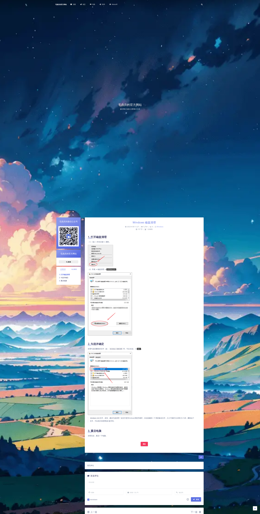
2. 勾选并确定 (63, 278)
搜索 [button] (69, 262)
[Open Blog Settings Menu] (255, 508)
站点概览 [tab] (74, 269)
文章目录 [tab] (63, 269)
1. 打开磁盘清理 (64, 274)
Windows (160, 227)
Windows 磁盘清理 (144, 222)
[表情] (188, 499)
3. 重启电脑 (63, 281)
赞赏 (144, 444)
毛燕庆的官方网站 (61, 4)
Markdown (93, 500)
